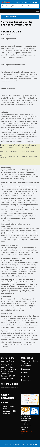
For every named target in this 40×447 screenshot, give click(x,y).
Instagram (27, 380)
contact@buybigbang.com (30, 362)
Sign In (36, 2)
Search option (9, 17)
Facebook (26, 369)
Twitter (25, 373)
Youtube (26, 376)
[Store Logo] (5, 2)
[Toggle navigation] (37, 11)
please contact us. (26, 432)
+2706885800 (28, 365)
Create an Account (24, 2)
